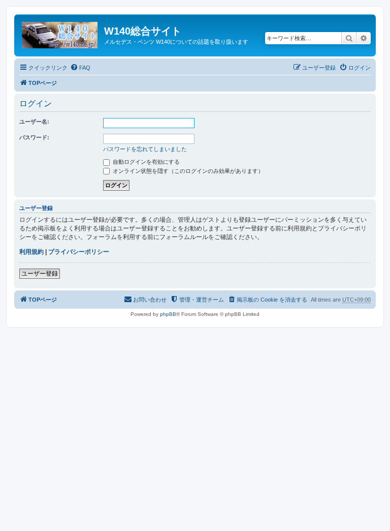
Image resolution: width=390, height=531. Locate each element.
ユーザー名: (34, 122)
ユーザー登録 (39, 273)
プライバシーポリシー (78, 251)
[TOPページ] (60, 33)
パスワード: (34, 137)
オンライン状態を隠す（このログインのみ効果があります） (187, 171)
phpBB (168, 314)
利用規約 (31, 251)
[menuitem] (80, 68)
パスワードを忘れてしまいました (145, 149)
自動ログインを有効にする (145, 162)
